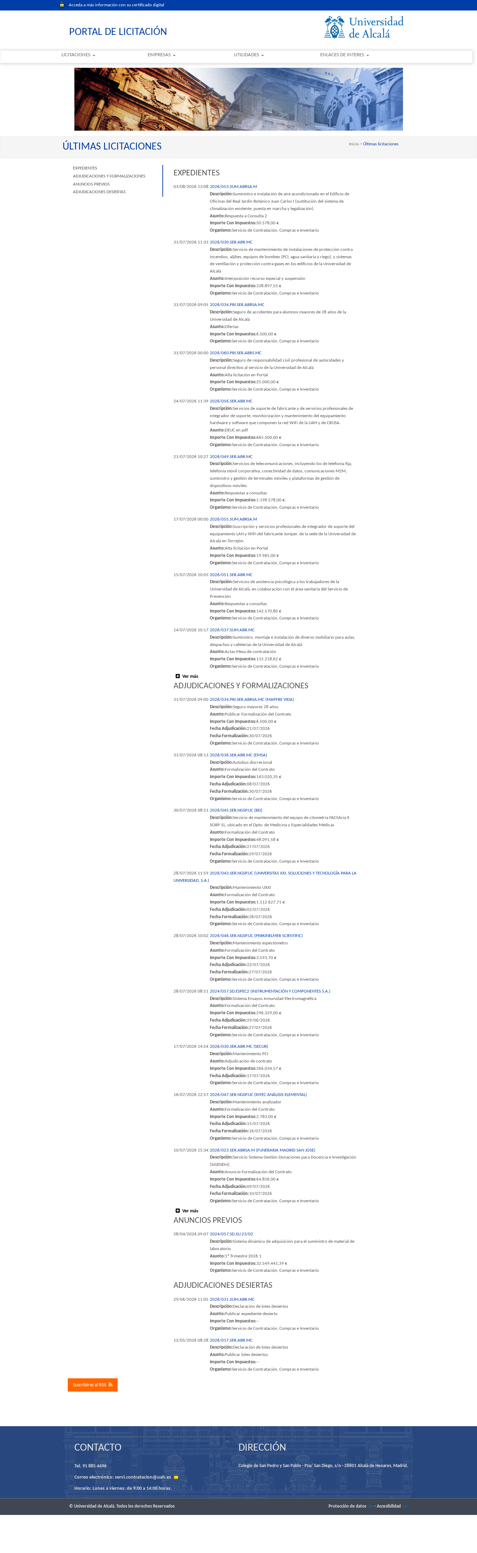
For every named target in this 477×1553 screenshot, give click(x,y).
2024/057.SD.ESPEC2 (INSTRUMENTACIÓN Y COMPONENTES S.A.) (270, 991)
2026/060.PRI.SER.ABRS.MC (236, 353)
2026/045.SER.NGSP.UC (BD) (236, 810)
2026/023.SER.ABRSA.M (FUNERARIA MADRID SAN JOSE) (262, 1150)
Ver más (190, 676)
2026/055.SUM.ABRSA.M (233, 519)
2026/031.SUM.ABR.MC (232, 1299)
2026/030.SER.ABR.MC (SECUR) (239, 1046)
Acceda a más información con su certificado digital (116, 5)
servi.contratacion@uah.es (143, 1477)
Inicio (354, 144)
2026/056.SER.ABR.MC (231, 401)
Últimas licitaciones (380, 144)
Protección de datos (347, 1506)
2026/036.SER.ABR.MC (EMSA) (238, 755)
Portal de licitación (118, 32)
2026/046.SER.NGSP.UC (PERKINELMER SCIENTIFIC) (256, 936)
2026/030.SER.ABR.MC (231, 242)
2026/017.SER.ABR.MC (231, 1340)
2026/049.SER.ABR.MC (231, 457)
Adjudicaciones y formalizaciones (109, 176)
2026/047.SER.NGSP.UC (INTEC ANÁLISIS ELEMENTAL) (258, 1095)
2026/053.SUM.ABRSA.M (233, 186)
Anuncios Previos (91, 184)
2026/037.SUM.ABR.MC (232, 630)
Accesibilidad (389, 1506)
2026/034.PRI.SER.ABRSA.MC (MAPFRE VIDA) (252, 699)
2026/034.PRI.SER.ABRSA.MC (237, 305)
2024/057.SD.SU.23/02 (231, 1234)
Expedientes (85, 168)
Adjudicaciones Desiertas (99, 192)
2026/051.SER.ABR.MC (231, 575)
